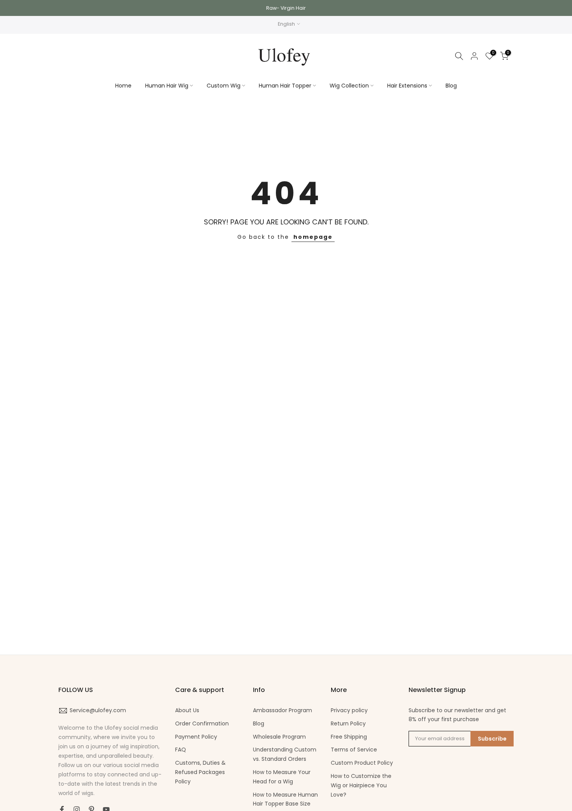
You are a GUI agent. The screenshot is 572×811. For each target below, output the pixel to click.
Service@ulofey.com (98, 710)
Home (123, 85)
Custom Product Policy (362, 763)
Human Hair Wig (166, 85)
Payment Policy (196, 737)
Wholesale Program (279, 737)
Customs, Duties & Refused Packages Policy (200, 772)
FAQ (180, 749)
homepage (313, 237)
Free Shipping (349, 737)
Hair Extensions (407, 85)
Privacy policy (349, 710)
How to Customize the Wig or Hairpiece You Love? (361, 785)
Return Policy (348, 723)
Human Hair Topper (285, 85)
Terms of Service (354, 749)
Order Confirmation (202, 723)
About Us (187, 710)
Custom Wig (223, 85)
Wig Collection (349, 85)
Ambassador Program (282, 710)
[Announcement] (286, 8)
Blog (451, 85)
